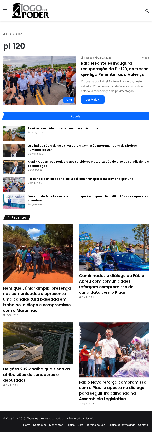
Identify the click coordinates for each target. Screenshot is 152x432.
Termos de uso (96, 424)
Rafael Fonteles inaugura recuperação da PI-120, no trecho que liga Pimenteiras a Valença (115, 68)
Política (70, 424)
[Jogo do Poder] (31, 10)
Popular (76, 116)
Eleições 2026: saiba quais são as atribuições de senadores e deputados (36, 374)
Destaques (40, 424)
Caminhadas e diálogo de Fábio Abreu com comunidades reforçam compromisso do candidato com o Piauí (111, 284)
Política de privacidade (121, 424)
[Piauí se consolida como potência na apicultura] (14, 133)
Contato (143, 424)
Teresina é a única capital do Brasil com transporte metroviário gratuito (81, 179)
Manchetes (56, 424)
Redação (89, 57)
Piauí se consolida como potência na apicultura (63, 128)
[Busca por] (147, 12)
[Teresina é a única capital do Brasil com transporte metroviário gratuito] (14, 184)
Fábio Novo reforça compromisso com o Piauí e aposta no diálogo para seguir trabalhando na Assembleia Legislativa (112, 390)
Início (8, 34)
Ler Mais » (93, 99)
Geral (80, 424)
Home (26, 424)
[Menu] (5, 12)
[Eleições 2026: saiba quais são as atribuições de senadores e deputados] (38, 343)
